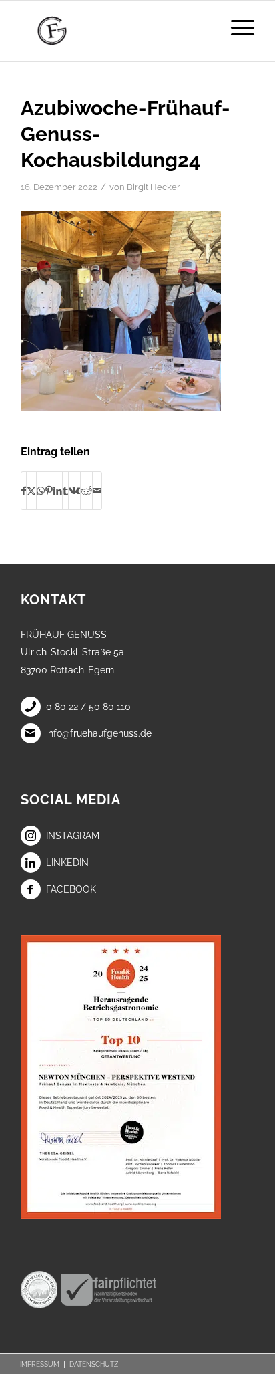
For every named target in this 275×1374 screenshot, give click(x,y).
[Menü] (236, 27)
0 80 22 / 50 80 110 (88, 706)
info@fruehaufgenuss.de (99, 733)
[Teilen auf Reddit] (86, 490)
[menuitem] (236, 27)
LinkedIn (67, 862)
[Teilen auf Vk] (74, 490)
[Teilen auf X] (31, 490)
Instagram (72, 835)
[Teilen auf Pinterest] (49, 490)
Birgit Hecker (153, 187)
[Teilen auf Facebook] (23, 490)
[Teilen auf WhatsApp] (41, 490)
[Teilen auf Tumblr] (65, 490)
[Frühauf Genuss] (114, 31)
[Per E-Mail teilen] (97, 490)
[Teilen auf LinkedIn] (57, 490)
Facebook (71, 889)
